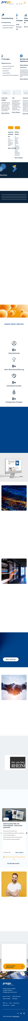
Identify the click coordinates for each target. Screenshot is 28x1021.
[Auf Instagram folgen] (24, 1013)
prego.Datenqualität (8, 27)
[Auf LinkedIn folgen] (21, 1013)
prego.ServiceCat (7, 68)
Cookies (13, 1005)
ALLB (10, 1003)
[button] (4, 857)
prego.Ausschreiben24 (8, 66)
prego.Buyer (6, 70)
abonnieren (16, 1016)
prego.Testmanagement (9, 25)
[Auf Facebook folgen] (18, 1013)
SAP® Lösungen (16, 996)
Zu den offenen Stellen (12, 925)
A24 (17, 4)
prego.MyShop (6, 73)
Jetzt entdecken (11, 448)
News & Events (6, 996)
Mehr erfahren (5, 113)
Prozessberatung (6, 22)
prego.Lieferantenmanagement (11, 75)
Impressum (16, 1003)
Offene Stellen (6, 998)
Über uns (5, 1003)
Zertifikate (14, 998)
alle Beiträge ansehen (13, 863)
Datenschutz (6, 1005)
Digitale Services (6, 63)
